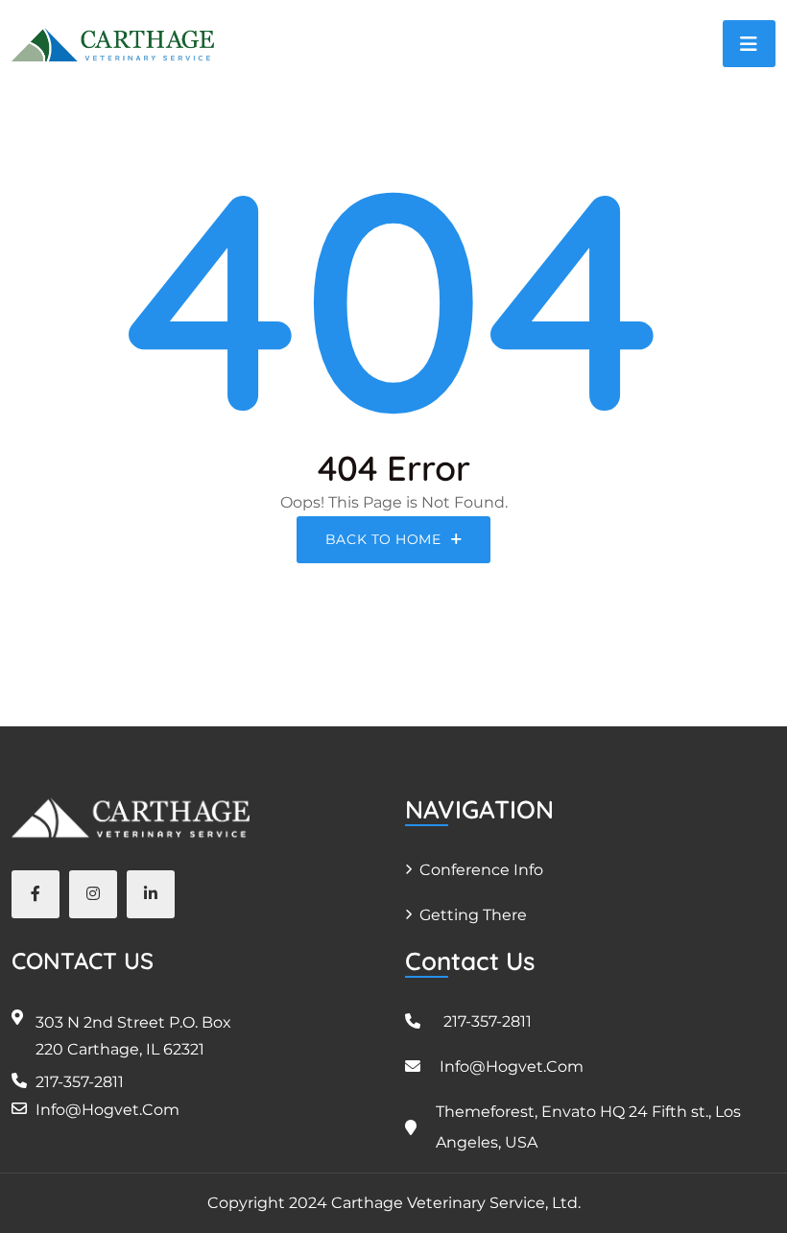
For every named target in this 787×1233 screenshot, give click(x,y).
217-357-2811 (80, 1082)
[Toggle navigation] (749, 43)
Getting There (473, 915)
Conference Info (481, 870)
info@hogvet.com (107, 1110)
